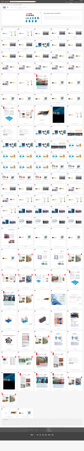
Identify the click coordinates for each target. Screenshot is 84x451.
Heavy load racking (61, 421)
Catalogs (20, 7)
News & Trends (25, 7)
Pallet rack (77, 421)
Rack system (10, 421)
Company (11, 7)
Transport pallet (40, 421)
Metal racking (26, 421)
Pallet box (13, 421)
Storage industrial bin (6, 421)
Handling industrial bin (31, 421)
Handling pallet (52, 421)
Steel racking (69, 421)
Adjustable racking (65, 421)
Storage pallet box (22, 421)
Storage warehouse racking (17, 421)
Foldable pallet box (56, 421)
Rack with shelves (73, 421)
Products (16, 7)
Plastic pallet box (44, 421)
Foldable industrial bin (36, 421)
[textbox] (22, 1)
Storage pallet (48, 421)
